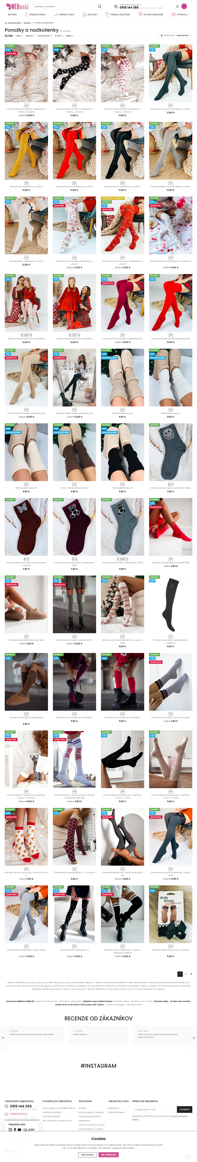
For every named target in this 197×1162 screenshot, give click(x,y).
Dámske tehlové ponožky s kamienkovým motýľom (26, 564)
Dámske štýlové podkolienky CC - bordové (74, 872)
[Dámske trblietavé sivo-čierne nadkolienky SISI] (122, 837)
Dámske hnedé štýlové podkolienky (26, 717)
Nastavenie (87, 1154)
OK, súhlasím (108, 1154)
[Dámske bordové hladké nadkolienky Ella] (122, 303)
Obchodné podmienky (90, 1116)
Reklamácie (84, 1120)
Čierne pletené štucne (122, 488)
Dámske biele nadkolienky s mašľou (26, 261)
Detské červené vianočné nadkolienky (74, 338)
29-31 (23, 335)
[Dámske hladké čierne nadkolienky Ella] (74, 377)
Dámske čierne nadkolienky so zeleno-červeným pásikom (122, 951)
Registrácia (113, 1108)
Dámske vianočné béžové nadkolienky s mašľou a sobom (26, 110)
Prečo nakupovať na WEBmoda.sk (59, 1108)
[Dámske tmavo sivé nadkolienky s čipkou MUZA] (170, 837)
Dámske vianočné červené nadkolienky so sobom (122, 262)
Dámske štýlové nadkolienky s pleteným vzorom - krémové (26, 796)
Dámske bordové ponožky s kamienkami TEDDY (74, 564)
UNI (26, 105)
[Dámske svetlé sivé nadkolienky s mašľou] (170, 151)
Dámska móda (37, 14)
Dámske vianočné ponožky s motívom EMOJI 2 (26, 874)
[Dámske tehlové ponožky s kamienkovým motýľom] (26, 527)
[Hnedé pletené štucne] (122, 377)
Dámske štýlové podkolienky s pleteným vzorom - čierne (122, 796)
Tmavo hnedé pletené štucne (74, 488)
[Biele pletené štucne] (170, 377)
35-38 (119, 559)
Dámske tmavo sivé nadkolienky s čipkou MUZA (171, 874)
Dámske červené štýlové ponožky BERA (170, 562)
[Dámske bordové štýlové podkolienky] (74, 682)
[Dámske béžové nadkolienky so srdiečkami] (170, 225)
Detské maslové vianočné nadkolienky (26, 338)
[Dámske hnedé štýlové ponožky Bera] (26, 604)
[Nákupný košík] (184, 6)
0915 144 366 (129, 7)
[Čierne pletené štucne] (122, 452)
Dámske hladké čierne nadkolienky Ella (74, 413)
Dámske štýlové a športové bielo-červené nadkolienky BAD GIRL (74, 796)
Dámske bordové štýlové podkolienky (74, 717)
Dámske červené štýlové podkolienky (122, 717)
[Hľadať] (99, 6)
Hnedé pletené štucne (122, 413)
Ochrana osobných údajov (92, 1124)
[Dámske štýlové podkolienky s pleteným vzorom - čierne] (122, 759)
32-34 (29, 335)
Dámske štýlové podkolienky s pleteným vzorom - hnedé (170, 796)
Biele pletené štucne (170, 413)
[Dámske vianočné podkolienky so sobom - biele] (122, 604)
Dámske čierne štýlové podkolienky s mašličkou (170, 641)
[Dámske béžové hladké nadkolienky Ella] (26, 377)
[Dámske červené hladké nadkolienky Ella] (170, 303)
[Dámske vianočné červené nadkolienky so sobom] (122, 225)
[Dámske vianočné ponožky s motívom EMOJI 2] (26, 837)
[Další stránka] (191, 973)
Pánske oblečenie (120, 14)
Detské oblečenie (153, 14)
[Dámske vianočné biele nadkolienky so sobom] (74, 225)
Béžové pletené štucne (26, 488)
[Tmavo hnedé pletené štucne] (74, 452)
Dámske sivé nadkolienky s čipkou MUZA (26, 950)
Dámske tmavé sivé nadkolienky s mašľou (170, 109)
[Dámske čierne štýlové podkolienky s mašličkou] (170, 604)
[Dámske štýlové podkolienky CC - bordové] (74, 837)
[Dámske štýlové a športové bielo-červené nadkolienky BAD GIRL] (74, 759)
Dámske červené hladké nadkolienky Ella (170, 338)
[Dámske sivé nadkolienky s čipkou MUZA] (26, 914)
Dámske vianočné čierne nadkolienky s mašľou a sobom (74, 110)
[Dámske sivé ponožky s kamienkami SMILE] (170, 452)
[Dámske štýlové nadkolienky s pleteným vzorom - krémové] (26, 759)
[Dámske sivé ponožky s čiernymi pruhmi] (170, 682)
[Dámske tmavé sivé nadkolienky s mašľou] (170, 73)
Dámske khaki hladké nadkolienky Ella (74, 640)
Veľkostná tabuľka (51, 1116)
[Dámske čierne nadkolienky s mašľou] (122, 151)
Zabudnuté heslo (116, 1112)
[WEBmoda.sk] (10, 1130)
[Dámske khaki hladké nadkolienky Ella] (74, 604)
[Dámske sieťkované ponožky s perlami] (170, 914)
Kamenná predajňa (52, 1112)
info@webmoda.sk (18, 1113)
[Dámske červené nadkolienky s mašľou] (74, 151)
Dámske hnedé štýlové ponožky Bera (26, 640)
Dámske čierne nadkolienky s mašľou (122, 186)
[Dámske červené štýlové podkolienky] (122, 682)
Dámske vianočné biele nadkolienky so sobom (74, 262)
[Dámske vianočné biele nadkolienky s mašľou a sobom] (122, 73)
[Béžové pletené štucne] (26, 452)
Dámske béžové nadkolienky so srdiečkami (170, 261)
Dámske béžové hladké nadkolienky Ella (26, 413)
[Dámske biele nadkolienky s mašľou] (26, 225)
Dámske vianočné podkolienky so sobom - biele (122, 641)
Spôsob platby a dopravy (91, 1112)
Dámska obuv (67, 14)
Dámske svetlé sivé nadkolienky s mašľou (171, 186)
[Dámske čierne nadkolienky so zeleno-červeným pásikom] (122, 914)
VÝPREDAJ (182, 14)
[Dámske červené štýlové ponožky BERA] (170, 527)
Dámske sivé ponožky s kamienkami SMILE (171, 488)
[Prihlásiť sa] (177, 6)
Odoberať (184, 1109)
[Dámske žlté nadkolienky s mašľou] (26, 151)
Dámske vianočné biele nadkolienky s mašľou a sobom (123, 110)
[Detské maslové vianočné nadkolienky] (26, 303)
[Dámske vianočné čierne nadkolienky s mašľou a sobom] (74, 73)
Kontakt (82, 1108)
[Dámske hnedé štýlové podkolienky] (26, 682)
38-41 (170, 484)
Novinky (12, 14)
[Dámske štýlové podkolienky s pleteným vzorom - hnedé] (170, 759)
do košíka (25, 99)
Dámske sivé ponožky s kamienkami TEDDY (122, 562)
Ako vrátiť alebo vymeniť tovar (57, 1120)
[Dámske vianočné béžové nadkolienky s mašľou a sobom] (26, 73)
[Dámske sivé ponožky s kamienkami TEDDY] (122, 527)
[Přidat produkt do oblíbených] (44, 99)
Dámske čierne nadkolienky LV (74, 950)
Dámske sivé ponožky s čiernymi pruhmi (170, 717)
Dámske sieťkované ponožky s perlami (170, 950)
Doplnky (92, 14)
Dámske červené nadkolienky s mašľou (74, 186)
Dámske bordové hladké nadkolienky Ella (122, 338)
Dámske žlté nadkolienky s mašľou (26, 186)
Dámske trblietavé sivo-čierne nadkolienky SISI (122, 874)
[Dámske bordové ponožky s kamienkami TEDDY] (74, 527)
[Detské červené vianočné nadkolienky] (74, 303)
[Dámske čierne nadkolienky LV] (74, 914)
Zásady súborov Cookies (91, 1129)
